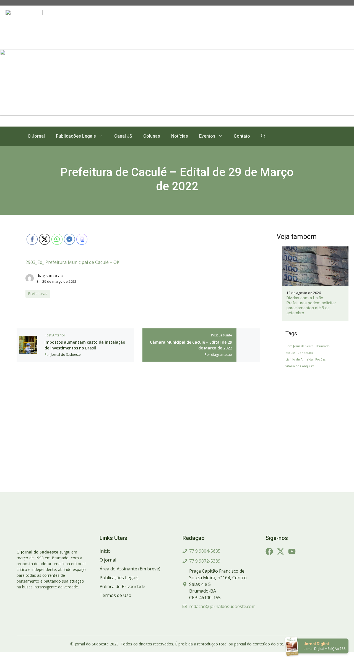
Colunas (151, 136)
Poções (320, 359)
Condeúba (305, 353)
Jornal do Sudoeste (66, 354)
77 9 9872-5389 (204, 561)
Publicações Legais (76, 136)
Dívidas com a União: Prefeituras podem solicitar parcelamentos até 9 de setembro (311, 305)
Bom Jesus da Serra (299, 346)
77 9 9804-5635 (204, 551)
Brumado (323, 346)
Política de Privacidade (122, 586)
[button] (263, 136)
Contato (242, 136)
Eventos (207, 136)
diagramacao (50, 275)
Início (105, 551)
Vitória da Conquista (299, 366)
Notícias (179, 136)
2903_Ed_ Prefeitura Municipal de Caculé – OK (72, 262)
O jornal (108, 560)
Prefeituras (37, 293)
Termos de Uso (115, 595)
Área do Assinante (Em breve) (130, 569)
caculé (290, 353)
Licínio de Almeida (299, 359)
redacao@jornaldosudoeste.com (222, 606)
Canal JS (123, 136)
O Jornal (36, 136)
